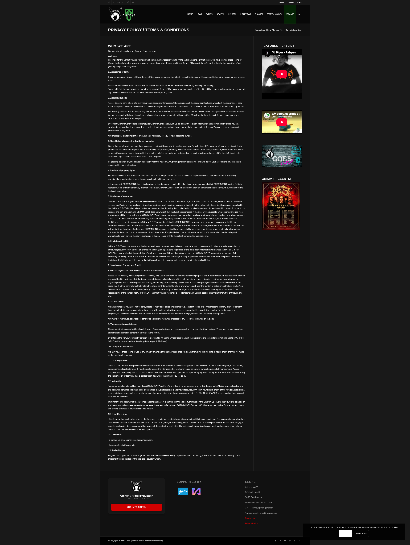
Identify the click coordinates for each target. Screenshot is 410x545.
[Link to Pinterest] (128, 2)
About (281, 2)
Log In (299, 2)
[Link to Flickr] (133, 2)
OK (345, 534)
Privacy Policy (251, 524)
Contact (291, 2)
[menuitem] (282, 2)
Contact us (250, 518)
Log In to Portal (136, 507)
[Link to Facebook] (109, 2)
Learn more (361, 534)
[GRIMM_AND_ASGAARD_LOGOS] (122, 14)
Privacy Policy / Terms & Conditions (148, 30)
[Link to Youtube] (118, 2)
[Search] (299, 14)
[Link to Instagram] (123, 2)
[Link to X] (113, 2)
